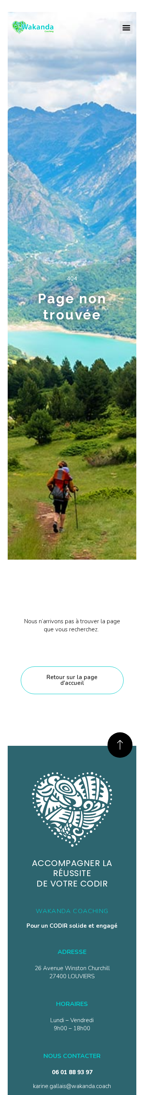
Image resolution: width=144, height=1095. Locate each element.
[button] (126, 27)
